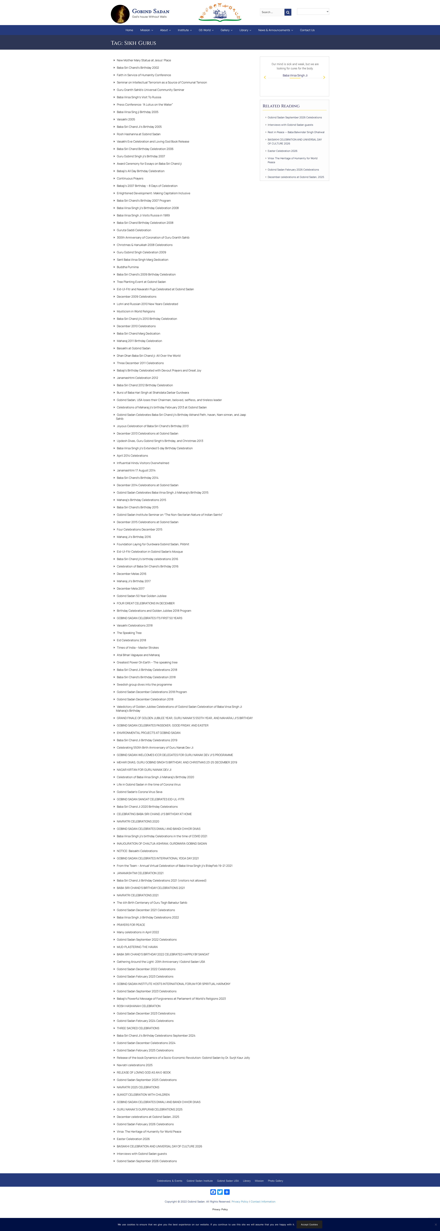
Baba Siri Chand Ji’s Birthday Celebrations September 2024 (155, 1035)
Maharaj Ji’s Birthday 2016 (133, 537)
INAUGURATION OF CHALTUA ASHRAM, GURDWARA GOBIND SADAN (161, 843)
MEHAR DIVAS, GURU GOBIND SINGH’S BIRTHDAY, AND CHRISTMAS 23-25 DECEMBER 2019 (176, 762)
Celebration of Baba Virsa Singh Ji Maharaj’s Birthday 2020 (155, 777)
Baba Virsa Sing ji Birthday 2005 (137, 112)
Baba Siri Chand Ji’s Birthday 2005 (139, 127)
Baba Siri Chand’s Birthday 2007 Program (143, 200)
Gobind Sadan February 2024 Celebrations (145, 1021)
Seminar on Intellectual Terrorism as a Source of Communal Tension (161, 82)
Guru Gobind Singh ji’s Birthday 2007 (140, 156)
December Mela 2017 (130, 588)
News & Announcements (274, 30)
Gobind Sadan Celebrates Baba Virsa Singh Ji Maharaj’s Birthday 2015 (162, 492)
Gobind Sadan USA (228, 1180)
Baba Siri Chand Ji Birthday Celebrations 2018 (146, 670)
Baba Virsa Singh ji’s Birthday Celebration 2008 (147, 208)
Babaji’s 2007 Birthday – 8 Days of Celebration (147, 186)
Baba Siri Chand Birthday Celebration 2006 (145, 149)
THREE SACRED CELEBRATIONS (137, 1028)
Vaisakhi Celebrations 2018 (134, 625)
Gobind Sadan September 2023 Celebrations (146, 991)
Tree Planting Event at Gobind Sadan (141, 282)
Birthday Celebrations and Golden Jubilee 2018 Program (153, 611)
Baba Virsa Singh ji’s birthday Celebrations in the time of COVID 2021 (161, 836)
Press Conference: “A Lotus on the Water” (144, 104)
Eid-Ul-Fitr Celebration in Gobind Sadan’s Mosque (149, 552)
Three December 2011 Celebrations (140, 363)
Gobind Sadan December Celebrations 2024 (145, 1043)
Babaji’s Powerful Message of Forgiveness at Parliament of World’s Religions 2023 (171, 999)
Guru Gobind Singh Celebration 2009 (141, 252)
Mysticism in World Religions (135, 311)
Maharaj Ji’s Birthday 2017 (133, 581)
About (164, 30)
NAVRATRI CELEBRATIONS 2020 (137, 821)
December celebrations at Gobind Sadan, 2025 (147, 1117)
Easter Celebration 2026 (133, 1139)
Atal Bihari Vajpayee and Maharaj (138, 655)
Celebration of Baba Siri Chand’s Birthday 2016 (147, 566)
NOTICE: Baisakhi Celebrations (137, 851)
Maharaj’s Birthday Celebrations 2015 (141, 500)
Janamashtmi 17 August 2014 (136, 470)
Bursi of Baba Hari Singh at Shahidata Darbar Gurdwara (152, 392)
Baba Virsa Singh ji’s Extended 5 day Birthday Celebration (154, 448)
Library (244, 30)
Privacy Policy (240, 1201)
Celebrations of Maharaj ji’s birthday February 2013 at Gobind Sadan (161, 407)
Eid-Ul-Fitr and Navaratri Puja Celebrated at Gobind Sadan (155, 289)
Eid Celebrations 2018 (131, 640)
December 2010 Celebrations (136, 326)
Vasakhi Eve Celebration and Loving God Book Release (152, 141)
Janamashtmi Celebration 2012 (137, 378)
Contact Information (263, 1201)
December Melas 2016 (131, 574)
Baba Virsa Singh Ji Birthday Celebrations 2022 (147, 917)
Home (129, 30)
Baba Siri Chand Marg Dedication (138, 333)
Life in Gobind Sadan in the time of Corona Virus (148, 784)
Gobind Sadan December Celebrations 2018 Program (151, 692)
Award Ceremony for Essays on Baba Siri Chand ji (149, 164)
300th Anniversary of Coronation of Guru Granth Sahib (152, 237)
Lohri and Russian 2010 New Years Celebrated (147, 304)
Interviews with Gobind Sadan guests (141, 1154)
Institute (183, 30)
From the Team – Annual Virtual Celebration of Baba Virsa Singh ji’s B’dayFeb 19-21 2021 (174, 866)
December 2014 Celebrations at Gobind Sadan (147, 485)
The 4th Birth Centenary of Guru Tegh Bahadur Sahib (151, 903)
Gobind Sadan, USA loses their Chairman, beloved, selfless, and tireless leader (169, 400)
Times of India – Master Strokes (137, 648)
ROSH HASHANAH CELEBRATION (138, 1006)
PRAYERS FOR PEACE (130, 925)
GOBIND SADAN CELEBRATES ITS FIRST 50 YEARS (149, 618)
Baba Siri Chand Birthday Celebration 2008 (144, 223)
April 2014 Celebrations (132, 456)
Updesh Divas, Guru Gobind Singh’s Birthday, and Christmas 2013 (159, 441)
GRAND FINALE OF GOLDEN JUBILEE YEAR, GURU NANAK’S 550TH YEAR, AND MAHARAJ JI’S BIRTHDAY (184, 718)
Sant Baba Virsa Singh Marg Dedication (142, 260)
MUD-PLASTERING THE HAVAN (137, 947)
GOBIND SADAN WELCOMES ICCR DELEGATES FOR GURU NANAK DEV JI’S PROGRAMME (174, 755)
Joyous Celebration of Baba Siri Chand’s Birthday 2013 (152, 426)
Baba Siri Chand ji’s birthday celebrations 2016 (147, 559)
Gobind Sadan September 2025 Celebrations (146, 1080)
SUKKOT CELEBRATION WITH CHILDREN (143, 1095)
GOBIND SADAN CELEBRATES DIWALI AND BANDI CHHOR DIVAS (158, 829)
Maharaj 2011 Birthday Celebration (139, 341)
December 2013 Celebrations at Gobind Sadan (147, 433)
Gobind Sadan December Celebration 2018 (144, 699)
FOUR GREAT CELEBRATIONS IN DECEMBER (145, 603)
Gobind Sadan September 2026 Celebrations (146, 1161)
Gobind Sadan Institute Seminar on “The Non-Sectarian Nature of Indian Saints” (169, 515)
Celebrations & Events (169, 1180)
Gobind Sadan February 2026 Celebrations (145, 1124)
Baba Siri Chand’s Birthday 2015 (137, 507)
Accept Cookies (309, 1224)
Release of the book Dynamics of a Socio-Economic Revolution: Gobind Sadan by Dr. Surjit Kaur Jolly (183, 1058)
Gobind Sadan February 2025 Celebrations (145, 1050)
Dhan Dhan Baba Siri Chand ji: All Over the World (148, 356)
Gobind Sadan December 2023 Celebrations (145, 1013)
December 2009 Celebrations (136, 296)
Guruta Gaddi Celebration (133, 230)
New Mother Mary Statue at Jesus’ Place (143, 60)
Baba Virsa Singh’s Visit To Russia (138, 97)
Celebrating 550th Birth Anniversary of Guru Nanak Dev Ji (154, 747)
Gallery (225, 30)
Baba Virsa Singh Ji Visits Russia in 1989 (143, 215)
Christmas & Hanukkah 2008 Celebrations (144, 245)
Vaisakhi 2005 (125, 119)
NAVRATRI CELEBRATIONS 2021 (137, 895)
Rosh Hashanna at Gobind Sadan (138, 134)
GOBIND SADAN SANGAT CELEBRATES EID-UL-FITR (150, 799)
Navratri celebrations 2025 (134, 1065)
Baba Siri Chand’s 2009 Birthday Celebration (146, 274)
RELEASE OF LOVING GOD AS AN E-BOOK (143, 1072)
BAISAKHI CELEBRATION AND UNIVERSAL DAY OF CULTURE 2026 (159, 1146)
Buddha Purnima (127, 267)
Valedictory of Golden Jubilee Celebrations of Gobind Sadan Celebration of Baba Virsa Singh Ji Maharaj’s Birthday (179, 709)
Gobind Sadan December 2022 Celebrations (145, 969)
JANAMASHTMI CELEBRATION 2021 (140, 873)
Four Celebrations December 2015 (139, 529)
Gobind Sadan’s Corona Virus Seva (139, 792)
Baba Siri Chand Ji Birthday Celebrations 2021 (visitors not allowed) (161, 880)
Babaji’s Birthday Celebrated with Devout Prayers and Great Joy (158, 370)
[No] (435, 1224)
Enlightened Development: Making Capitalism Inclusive (153, 193)
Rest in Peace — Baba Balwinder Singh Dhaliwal (296, 132)
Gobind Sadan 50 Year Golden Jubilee (141, 596)
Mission (145, 30)
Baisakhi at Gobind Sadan (133, 348)
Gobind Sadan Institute (200, 1180)
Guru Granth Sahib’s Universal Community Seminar (150, 90)
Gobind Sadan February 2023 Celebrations (144, 976)
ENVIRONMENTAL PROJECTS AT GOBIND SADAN (148, 733)
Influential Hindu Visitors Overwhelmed (142, 463)
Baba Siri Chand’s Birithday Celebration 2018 (146, 677)
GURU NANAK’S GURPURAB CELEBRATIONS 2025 (149, 1109)
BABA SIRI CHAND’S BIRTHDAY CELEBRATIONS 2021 (150, 888)
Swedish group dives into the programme (144, 684)
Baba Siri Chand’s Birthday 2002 (137, 68)
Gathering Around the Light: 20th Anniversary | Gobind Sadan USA (160, 962)
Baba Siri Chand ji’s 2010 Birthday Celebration (146, 319)
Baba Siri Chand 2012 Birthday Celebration (144, 385)
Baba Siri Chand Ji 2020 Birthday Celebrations (147, 807)
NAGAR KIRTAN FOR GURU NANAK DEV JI (143, 770)
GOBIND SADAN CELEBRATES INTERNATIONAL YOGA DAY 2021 (157, 858)
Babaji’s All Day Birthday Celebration (140, 171)
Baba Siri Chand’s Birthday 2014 (137, 478)
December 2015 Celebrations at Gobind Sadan (147, 522)
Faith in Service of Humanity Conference (143, 75)
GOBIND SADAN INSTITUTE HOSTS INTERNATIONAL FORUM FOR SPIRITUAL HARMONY (173, 984)
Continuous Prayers (129, 178)
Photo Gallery (275, 1180)
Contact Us (307, 30)
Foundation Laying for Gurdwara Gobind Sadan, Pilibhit (152, 544)
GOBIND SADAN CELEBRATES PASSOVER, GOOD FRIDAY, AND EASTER (162, 725)
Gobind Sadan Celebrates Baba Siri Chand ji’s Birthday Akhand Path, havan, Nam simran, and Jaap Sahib (181, 417)
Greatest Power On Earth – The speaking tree (147, 662)
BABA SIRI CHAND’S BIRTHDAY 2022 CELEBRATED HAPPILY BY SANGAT (162, 954)
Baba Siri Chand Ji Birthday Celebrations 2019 (146, 740)
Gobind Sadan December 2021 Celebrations (145, 910)
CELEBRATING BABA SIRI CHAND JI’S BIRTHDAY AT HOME (154, 814)
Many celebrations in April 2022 (137, 932)
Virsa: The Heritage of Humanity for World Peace (148, 1131)
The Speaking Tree (129, 633)
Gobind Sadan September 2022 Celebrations (146, 939)
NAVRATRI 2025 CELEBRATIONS (137, 1087)
